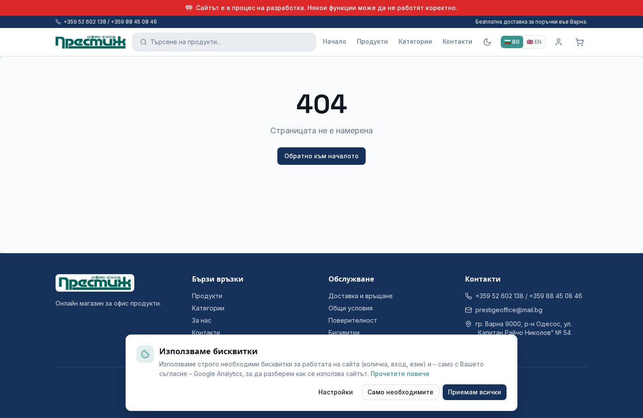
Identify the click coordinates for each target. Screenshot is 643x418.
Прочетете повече (400, 373)
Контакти (457, 41)
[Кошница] (579, 42)
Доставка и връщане (360, 296)
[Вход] (558, 42)
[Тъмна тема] (487, 42)
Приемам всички (474, 392)
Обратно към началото (321, 156)
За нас (201, 320)
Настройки (335, 392)
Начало (334, 41)
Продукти (372, 41)
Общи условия (350, 308)
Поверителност (352, 320)
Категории (415, 41)
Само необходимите (400, 392)
